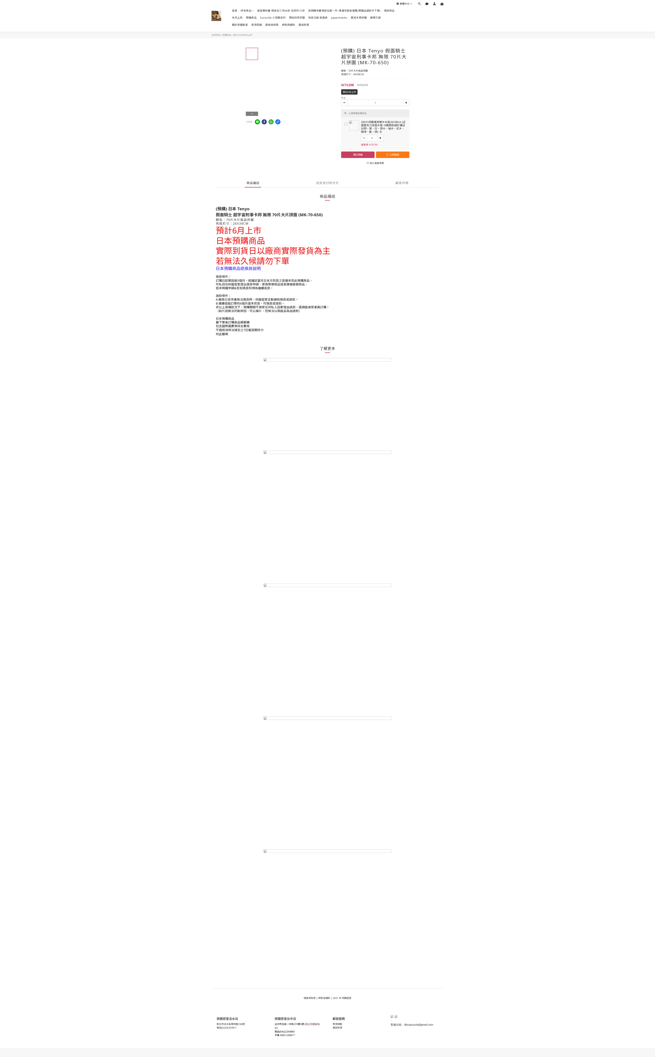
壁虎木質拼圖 (359, 17)
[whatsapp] (271, 121)
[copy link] (277, 121)
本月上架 (237, 17)
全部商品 (216, 34)
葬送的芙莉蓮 (297, 17)
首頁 (234, 10)
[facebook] (264, 121)
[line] (257, 121)
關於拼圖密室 (240, 24)
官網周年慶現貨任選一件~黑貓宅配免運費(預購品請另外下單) (344, 10)
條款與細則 (288, 24)
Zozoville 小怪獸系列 (273, 17)
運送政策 (304, 24)
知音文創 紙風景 (318, 17)
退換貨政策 (272, 24)
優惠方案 (375, 17)
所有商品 (246, 10)
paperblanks (339, 17)
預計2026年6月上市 (242, 34)
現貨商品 (389, 10)
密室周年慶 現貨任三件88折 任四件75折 (281, 10)
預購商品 (251, 17)
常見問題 (256, 24)
